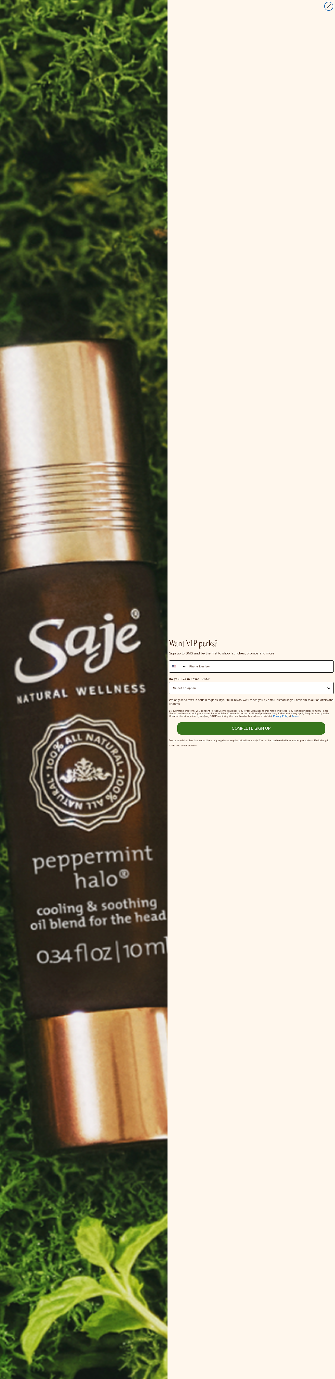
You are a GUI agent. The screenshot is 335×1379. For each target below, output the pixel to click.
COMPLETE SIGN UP (251, 728)
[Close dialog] (328, 6)
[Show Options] (328, 688)
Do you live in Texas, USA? (189, 678)
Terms (295, 716)
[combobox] (178, 666)
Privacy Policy (281, 716)
